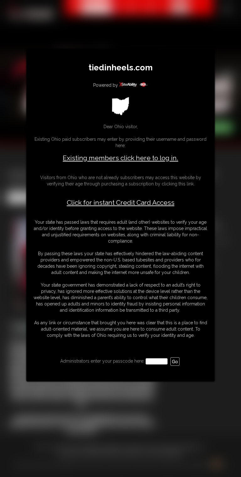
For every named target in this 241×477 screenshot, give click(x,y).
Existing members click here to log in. (120, 158)
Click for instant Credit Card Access (120, 203)
